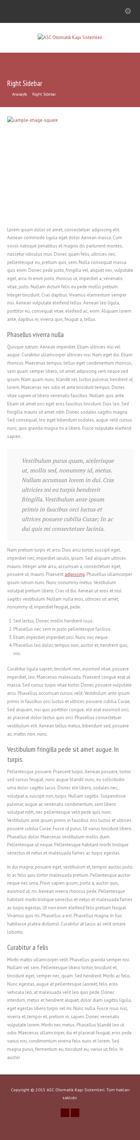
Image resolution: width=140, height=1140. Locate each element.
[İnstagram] (65, 1112)
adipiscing (75, 574)
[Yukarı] (133, 1133)
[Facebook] (75, 1112)
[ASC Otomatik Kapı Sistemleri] (70, 37)
